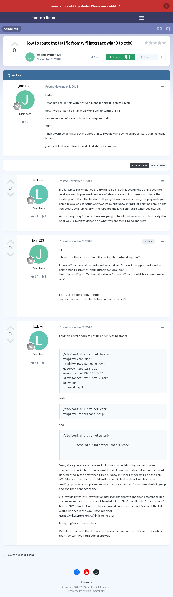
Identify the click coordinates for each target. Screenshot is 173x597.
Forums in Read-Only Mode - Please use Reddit (83, 6)
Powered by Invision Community (86, 590)
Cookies (86, 582)
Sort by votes (139, 165)
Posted (61, 86)
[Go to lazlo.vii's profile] (38, 194)
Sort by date (158, 165)
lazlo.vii (38, 180)
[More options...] (162, 86)
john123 (55, 54)
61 (36, 216)
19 (26, 122)
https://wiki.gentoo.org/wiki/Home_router (86, 515)
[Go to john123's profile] (30, 57)
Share (97, 57)
